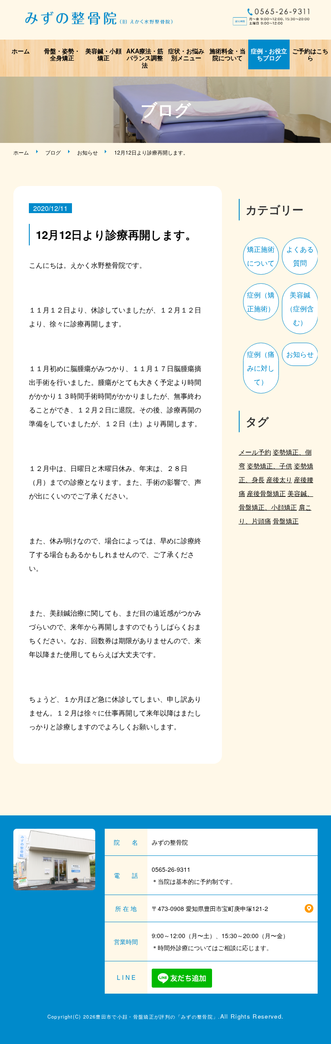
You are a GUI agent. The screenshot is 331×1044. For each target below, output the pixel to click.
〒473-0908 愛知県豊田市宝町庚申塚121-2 (210, 908)
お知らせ (87, 152)
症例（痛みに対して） (261, 368)
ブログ (53, 152)
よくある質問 (300, 256)
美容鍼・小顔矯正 (103, 54)
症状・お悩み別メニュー (186, 54)
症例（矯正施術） (261, 301)
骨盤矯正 (286, 520)
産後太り (279, 479)
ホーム (21, 50)
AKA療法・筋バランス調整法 (144, 58)
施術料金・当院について (227, 54)
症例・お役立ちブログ (269, 54)
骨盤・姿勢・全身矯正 (62, 54)
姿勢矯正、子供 (269, 465)
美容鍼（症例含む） (300, 308)
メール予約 (255, 451)
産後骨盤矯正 (266, 493)
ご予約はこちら (310, 54)
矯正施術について (261, 256)
